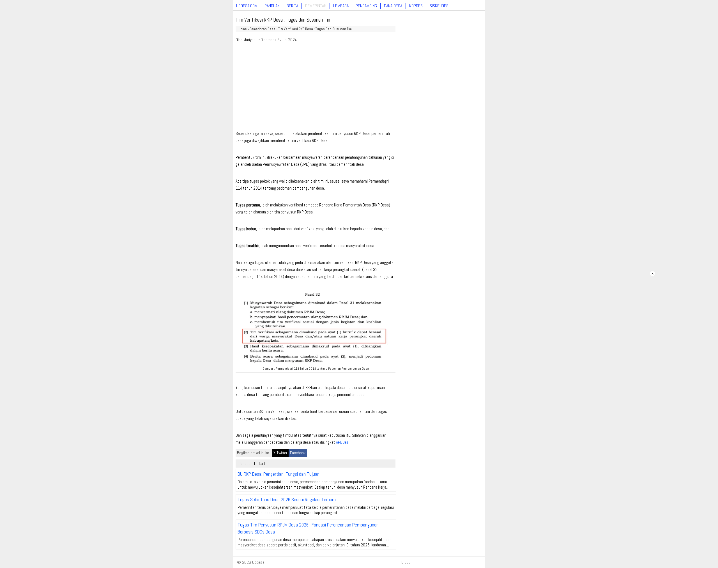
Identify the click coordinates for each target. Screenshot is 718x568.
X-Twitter (280, 452)
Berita (292, 6)
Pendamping (366, 6)
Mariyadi (249, 39)
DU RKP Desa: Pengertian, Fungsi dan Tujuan (278, 474)
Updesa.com (246, 6)
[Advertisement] (315, 88)
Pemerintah (315, 6)
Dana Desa (393, 6)
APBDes (342, 442)
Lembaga (341, 6)
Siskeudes (439, 6)
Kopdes (416, 6)
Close (405, 562)
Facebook (297, 452)
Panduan (272, 6)
